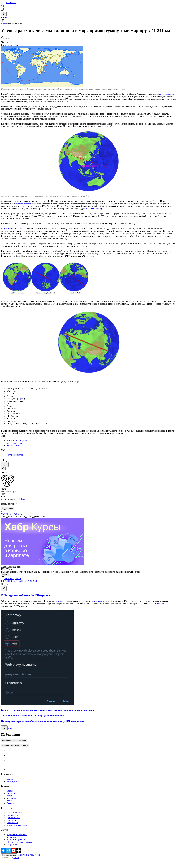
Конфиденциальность (17, 825)
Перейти (5, 574)
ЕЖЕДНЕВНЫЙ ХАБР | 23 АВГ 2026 (19, 581)
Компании (11, 798)
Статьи (10, 791)
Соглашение (12, 822)
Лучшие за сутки (9, 741)
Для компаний (13, 817)
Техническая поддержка (28, 855)
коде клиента (59, 601)
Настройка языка (9, 855)
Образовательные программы (21, 842)
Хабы (9, 796)
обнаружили (99, 601)
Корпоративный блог (17, 834)
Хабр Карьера (7, 514)
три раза (20, 398)
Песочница (12, 803)
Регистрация (13, 781)
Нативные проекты (16, 839)
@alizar (21, 499)
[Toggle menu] (2, 3)
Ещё (10, 728)
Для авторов (12, 815)
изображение (166, 94)
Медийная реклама (15, 837)
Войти (10, 779)
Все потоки (11, 2)
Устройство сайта (15, 812)
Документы (12, 820)
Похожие (22, 741)
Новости (11, 793)
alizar (3, 24)
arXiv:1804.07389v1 (92, 209)
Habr (16, 857)
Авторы (10, 801)
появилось (161, 604)
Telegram (18, 514)
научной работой (23, 204)
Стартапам (12, 844)
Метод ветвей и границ (12, 228)
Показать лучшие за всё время (15, 746)
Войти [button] (4, 17)
